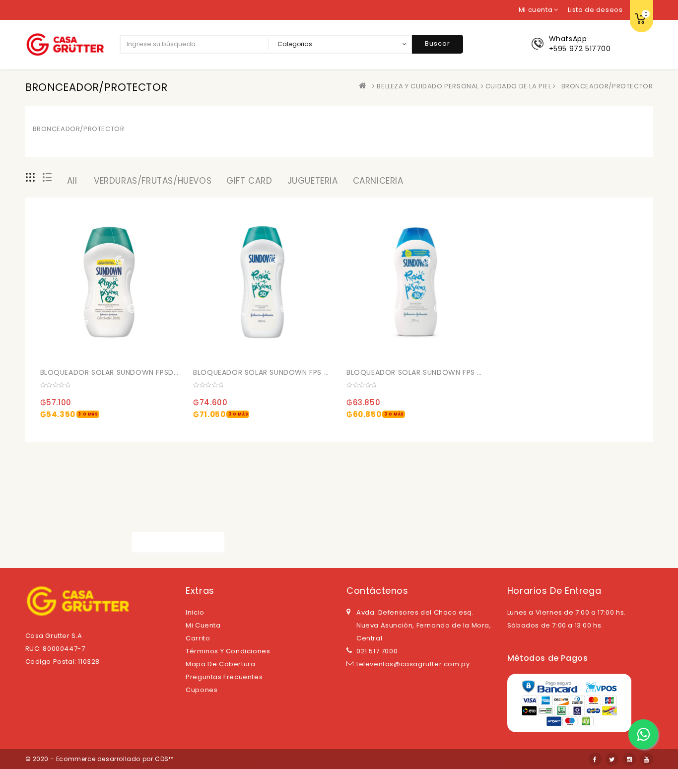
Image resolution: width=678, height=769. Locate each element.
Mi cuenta (203, 625)
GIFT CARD (249, 181)
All (72, 181)
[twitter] (612, 759)
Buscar (437, 43)
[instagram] (629, 759)
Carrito (198, 638)
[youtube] (646, 759)
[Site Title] (65, 44)
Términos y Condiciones (228, 651)
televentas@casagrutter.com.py (413, 664)
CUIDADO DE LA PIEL (518, 86)
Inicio (195, 612)
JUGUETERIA (312, 181)
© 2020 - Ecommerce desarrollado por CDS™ (99, 759)
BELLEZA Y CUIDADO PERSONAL (428, 86)
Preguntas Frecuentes (224, 677)
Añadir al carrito (52, 370)
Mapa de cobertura (220, 664)
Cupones (201, 690)
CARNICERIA (378, 181)
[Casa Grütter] (365, 86)
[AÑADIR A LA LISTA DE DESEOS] (116, 351)
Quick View (136, 351)
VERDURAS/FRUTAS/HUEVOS (152, 181)
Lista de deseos (595, 9)
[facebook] (595, 759)
